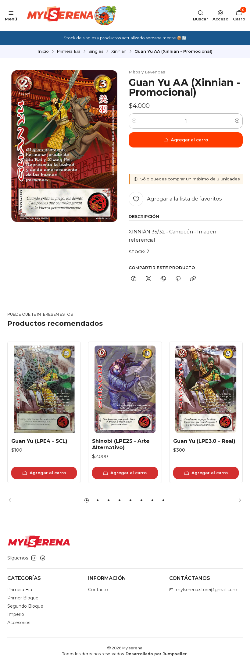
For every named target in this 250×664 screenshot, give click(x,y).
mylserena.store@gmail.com (206, 589)
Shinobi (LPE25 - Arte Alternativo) (120, 444)
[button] (86, 500)
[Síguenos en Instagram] (34, 558)
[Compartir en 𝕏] (148, 279)
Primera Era (68, 51)
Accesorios (18, 622)
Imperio (15, 614)
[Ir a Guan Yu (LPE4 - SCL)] (44, 389)
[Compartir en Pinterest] (178, 279)
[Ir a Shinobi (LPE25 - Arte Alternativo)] (125, 389)
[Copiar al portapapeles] (193, 279)
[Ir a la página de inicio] (71, 15)
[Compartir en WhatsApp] (163, 279)
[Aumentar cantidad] (237, 121)
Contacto (98, 589)
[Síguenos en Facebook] (43, 558)
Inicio (43, 51)
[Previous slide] (11, 500)
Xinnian (119, 51)
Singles (95, 51)
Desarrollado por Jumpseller (156, 654)
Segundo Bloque (25, 606)
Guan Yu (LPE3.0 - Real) (204, 441)
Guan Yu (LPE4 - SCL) (39, 441)
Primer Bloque (22, 598)
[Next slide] (238, 500)
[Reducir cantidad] (134, 121)
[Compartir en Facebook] (134, 279)
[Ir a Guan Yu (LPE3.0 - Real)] (206, 389)
